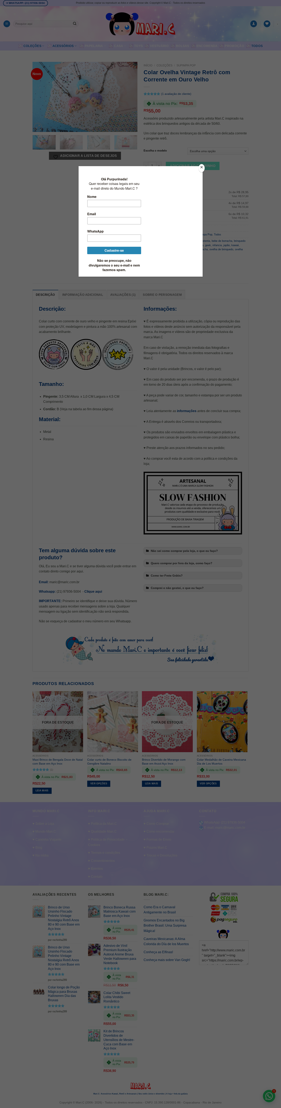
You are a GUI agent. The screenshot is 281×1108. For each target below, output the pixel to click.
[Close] (202, 168)
